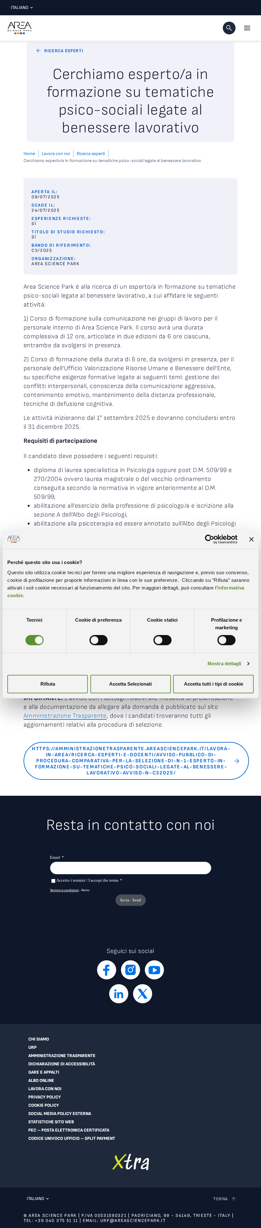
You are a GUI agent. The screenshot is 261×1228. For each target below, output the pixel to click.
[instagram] (130, 969)
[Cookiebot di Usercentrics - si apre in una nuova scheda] (209, 539)
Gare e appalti (43, 1072)
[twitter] (142, 993)
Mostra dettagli (225, 663)
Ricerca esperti (91, 153)
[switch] (98, 640)
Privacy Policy (44, 1097)
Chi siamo (38, 1039)
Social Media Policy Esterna (59, 1113)
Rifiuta (47, 684)
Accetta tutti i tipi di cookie (213, 684)
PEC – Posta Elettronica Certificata (68, 1130)
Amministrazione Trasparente (65, 716)
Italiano (19, 7)
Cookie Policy (43, 1105)
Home (29, 153)
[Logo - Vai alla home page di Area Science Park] (20, 28)
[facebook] (106, 969)
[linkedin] (118, 993)
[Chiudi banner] (251, 539)
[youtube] (154, 969)
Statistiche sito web (51, 1122)
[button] (229, 28)
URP (32, 1047)
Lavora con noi (56, 153)
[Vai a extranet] (130, 1162)
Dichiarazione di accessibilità (61, 1064)
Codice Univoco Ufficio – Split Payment (71, 1138)
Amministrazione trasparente (61, 1055)
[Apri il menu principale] (247, 28)
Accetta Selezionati (130, 684)
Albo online (41, 1080)
